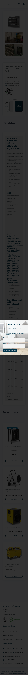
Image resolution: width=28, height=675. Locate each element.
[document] (14, 337)
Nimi (4, 337)
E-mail (5, 343)
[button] (25, 322)
